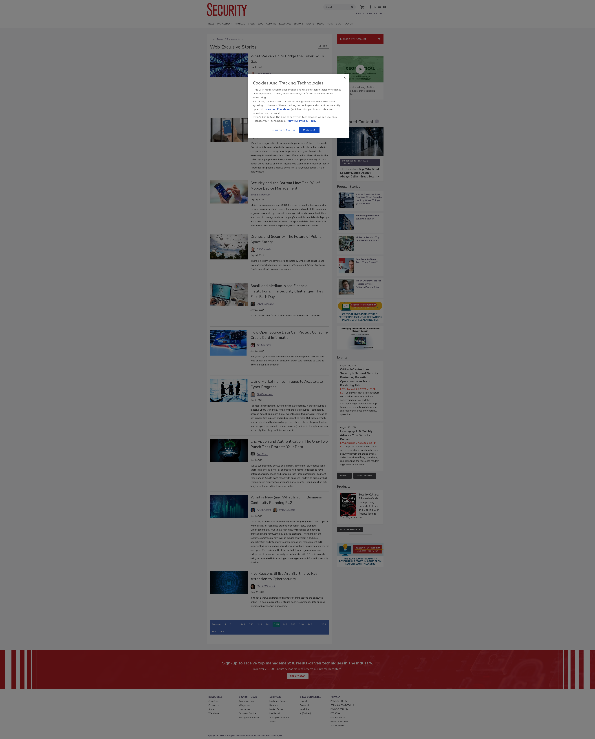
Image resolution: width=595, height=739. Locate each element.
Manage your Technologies (283, 130)
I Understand (309, 130)
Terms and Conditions (276, 109)
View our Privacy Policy (301, 121)
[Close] (344, 77)
